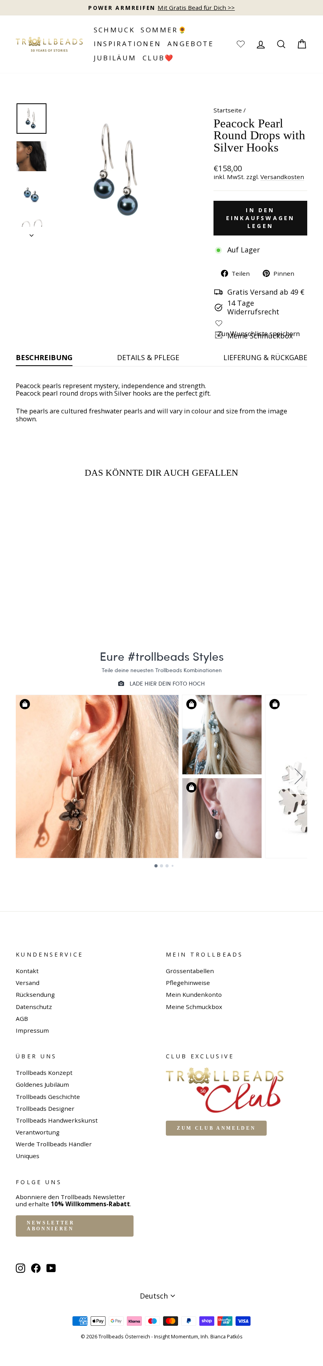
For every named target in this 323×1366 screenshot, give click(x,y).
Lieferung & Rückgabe (265, 357)
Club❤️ (158, 57)
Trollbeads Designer (45, 1108)
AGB (22, 1018)
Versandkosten (282, 177)
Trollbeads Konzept (44, 1072)
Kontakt (27, 971)
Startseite (227, 110)
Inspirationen (128, 43)
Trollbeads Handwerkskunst (57, 1120)
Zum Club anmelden (216, 1128)
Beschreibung (44, 357)
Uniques (27, 1156)
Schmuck (114, 29)
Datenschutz (34, 1007)
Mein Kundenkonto (194, 994)
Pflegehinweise (188, 983)
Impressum (32, 1030)
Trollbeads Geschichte (48, 1097)
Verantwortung (37, 1132)
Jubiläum (115, 57)
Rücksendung (35, 994)
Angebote (190, 43)
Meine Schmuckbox (194, 1007)
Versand (27, 983)
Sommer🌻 (164, 29)
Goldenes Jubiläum (42, 1084)
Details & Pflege (148, 357)
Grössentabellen (190, 971)
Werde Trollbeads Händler (54, 1144)
